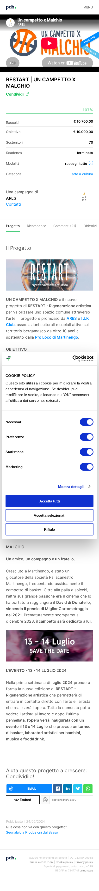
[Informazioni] (91, 163)
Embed (22, 800)
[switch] (86, 437)
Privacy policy (84, 862)
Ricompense (36, 226)
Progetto (13, 226)
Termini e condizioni (40, 862)
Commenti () (64, 226)
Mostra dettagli (71, 486)
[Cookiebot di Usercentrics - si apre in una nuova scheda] (72, 358)
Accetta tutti (49, 501)
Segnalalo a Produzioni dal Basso (32, 832)
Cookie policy (64, 862)
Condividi (15, 94)
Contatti (13, 204)
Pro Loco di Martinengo (56, 337)
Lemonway (86, 870)
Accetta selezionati (49, 515)
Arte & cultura (82, 174)
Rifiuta (49, 529)
